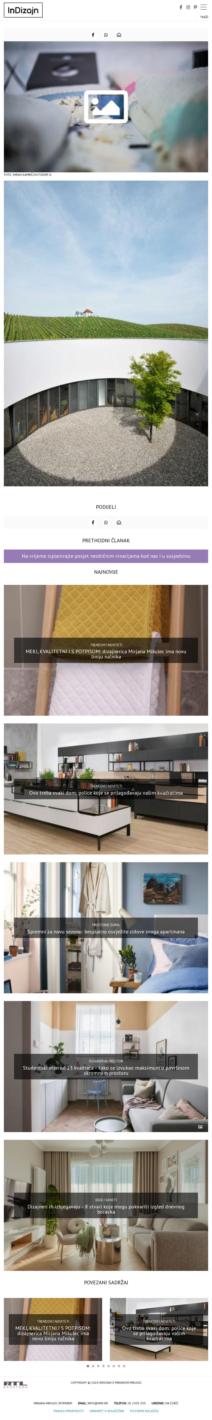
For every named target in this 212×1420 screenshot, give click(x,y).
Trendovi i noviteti (106, 645)
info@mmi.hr (98, 1403)
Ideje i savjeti (106, 1200)
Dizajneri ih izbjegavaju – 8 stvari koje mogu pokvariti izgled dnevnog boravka (106, 1209)
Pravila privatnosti (69, 1411)
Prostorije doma (106, 925)
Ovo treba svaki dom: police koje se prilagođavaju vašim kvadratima (106, 792)
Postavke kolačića (144, 1411)
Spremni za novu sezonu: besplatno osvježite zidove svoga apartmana (106, 931)
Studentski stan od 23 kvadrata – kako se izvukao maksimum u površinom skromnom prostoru (106, 1070)
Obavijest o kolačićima (106, 1411)
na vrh (203, 1383)
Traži (204, 17)
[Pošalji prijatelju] (119, 35)
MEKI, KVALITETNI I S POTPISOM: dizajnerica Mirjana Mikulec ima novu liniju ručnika (106, 654)
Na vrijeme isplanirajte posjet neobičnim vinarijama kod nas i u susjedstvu (106, 556)
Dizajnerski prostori (106, 1061)
